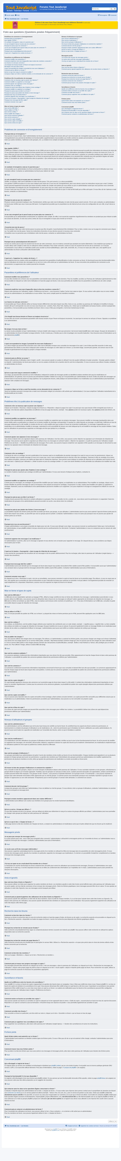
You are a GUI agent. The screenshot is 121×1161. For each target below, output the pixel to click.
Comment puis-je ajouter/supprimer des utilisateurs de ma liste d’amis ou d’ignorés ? (86, 69)
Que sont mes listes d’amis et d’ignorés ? (73, 67)
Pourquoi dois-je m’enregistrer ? (13, 38)
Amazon (69, 24)
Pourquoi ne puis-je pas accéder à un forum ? (17, 91)
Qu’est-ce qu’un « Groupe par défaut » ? (73, 49)
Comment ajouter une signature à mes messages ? (19, 83)
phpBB (16, 335)
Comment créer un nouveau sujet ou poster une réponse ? (21, 80)
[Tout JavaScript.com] (22, 7)
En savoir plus (86, 22)
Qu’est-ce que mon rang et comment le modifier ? (18, 72)
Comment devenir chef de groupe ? (72, 45)
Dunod (61, 24)
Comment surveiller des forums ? (71, 92)
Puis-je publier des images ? (12, 113)
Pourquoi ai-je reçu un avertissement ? (15, 94)
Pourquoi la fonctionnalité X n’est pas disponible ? (76, 110)
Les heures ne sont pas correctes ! (14, 63)
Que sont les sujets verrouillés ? (13, 121)
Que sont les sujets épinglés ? (13, 119)
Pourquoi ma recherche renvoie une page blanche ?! (77, 79)
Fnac (65, 24)
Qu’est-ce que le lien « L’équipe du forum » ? (74, 51)
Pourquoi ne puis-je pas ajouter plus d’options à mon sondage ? (22, 87)
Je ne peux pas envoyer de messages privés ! (75, 57)
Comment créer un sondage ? (13, 85)
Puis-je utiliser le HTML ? (11, 110)
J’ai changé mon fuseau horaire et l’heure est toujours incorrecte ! (23, 64)
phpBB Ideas (101, 1078)
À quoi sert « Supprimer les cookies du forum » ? (18, 53)
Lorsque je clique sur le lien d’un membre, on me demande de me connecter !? (28, 74)
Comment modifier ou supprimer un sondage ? (17, 89)
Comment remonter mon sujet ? (13, 102)
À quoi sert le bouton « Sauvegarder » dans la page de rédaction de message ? (27, 98)
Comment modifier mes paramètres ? (15, 59)
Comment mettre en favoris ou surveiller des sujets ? (77, 90)
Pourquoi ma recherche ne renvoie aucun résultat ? (76, 77)
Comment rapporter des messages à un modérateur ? (19, 96)
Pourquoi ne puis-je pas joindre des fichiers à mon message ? (22, 93)
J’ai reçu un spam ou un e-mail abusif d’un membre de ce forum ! (80, 61)
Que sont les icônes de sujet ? (13, 122)
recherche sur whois (13, 1093)
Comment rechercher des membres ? (72, 80)
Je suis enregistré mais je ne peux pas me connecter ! (20, 44)
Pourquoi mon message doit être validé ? (16, 100)
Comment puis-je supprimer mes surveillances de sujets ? (78, 94)
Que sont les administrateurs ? (70, 38)
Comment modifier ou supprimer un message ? (17, 82)
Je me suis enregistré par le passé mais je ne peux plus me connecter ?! (25, 47)
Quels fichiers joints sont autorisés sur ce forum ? (76, 100)
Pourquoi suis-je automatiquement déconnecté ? (18, 51)
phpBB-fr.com (55, 1130)
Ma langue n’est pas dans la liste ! (14, 66)
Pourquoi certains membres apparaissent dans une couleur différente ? (82, 47)
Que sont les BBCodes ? (11, 108)
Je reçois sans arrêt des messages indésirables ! (76, 59)
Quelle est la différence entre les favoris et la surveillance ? (78, 89)
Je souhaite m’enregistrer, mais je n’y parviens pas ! (19, 42)
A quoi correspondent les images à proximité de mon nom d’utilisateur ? (24, 68)
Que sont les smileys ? (11, 111)
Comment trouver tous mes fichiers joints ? (74, 102)
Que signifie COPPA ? (10, 40)
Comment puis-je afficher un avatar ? (15, 70)
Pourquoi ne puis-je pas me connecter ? (15, 45)
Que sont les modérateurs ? (70, 40)
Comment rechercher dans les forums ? (73, 75)
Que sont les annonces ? (11, 117)
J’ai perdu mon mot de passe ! (13, 49)
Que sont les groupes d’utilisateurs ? (72, 42)
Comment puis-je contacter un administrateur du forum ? (78, 114)
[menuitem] (17, 15)
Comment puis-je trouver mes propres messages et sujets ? (79, 82)
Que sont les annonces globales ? (14, 115)
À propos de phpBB (69, 1067)
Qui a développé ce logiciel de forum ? (72, 108)
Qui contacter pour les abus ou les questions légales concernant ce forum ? (83, 112)
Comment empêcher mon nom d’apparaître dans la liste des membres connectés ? (28, 61)
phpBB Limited (56, 1065)
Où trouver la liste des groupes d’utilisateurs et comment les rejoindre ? (82, 44)
